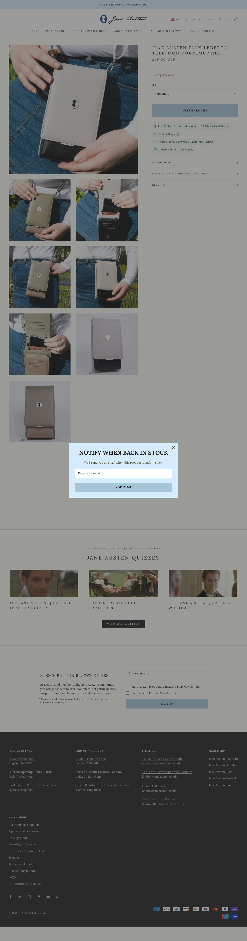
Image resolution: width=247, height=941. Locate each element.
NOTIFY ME (123, 487)
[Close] (173, 447)
